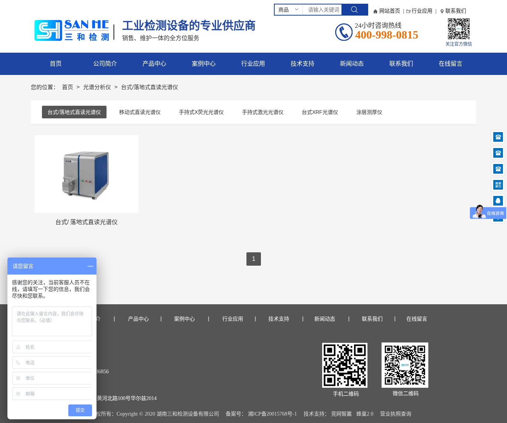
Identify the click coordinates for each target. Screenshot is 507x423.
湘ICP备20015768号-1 (272, 414)
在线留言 (416, 319)
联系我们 (455, 11)
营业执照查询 (395, 414)
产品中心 (138, 319)
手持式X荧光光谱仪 (201, 112)
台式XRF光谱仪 (320, 112)
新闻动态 (324, 319)
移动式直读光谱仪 (140, 112)
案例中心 (187, 319)
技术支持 (278, 319)
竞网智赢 (341, 414)
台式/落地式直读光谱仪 (74, 112)
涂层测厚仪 (369, 112)
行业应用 (422, 11)
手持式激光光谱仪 (263, 112)
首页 (68, 87)
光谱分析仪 (97, 87)
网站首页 (389, 11)
